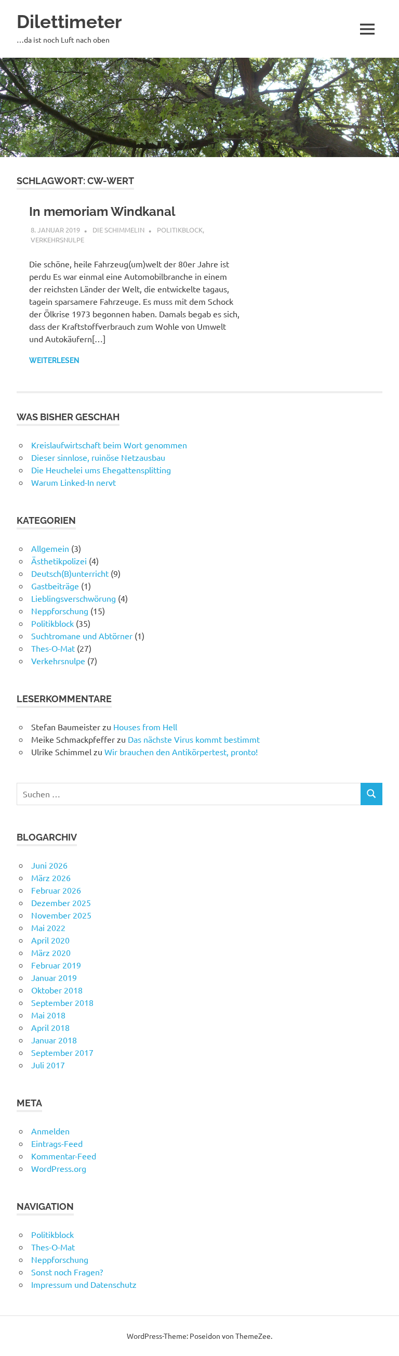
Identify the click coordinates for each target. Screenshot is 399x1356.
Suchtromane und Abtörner (81, 635)
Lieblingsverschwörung (73, 598)
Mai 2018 (48, 1015)
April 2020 (50, 940)
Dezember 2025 (61, 902)
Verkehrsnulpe (57, 239)
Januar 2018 (54, 1040)
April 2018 (50, 1027)
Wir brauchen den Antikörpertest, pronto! (181, 751)
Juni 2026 (49, 865)
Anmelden (50, 1131)
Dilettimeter (69, 21)
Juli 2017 (48, 1065)
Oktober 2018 (57, 990)
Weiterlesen (54, 360)
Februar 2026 (56, 890)
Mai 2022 (48, 927)
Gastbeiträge (55, 585)
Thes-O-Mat (53, 648)
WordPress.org (58, 1168)
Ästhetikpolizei (59, 561)
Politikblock (180, 229)
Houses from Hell (145, 726)
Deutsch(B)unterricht (70, 573)
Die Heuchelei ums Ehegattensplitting (101, 469)
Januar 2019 (54, 977)
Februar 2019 (56, 965)
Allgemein (50, 548)
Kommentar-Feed (63, 1156)
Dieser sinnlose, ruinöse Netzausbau (98, 457)
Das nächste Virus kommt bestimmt (194, 739)
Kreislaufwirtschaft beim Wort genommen (109, 445)
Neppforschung (59, 610)
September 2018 (62, 1002)
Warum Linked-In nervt (73, 482)
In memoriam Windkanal (102, 211)
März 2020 (51, 952)
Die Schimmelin (118, 229)
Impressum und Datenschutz (84, 1284)
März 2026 (51, 877)
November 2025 (61, 915)
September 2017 (62, 1052)
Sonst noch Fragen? (67, 1272)
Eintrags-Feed (57, 1143)
